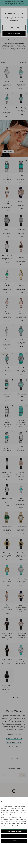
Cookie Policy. (16, 826)
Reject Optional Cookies (14, 836)
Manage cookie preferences (14, 831)
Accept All (14, 840)
